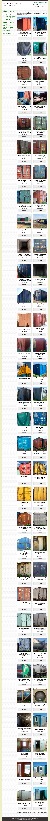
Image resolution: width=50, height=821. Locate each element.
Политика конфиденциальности (27, 819)
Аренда (6, 24)
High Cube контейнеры (8, 28)
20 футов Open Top (10, 14)
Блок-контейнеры (7, 33)
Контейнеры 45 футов (9, 22)
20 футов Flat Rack (10, 17)
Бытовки (5, 35)
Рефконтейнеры (6, 30)
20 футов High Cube (10, 16)
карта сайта (19, 819)
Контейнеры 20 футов (9, 11)
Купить (24, 38)
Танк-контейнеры (7, 31)
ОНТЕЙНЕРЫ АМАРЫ (12, 4)
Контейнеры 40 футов (9, 20)
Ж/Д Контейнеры (7, 25)
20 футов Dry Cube (10, 13)
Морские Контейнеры (8, 10)
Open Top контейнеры (8, 27)
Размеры (8, 19)
